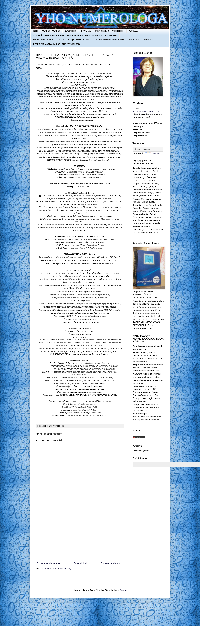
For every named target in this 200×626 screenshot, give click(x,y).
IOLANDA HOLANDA (51, 31)
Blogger (123, 590)
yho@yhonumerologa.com (146, 111)
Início (35, 31)
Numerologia (70, 31)
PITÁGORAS (85, 31)
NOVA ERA (134, 40)
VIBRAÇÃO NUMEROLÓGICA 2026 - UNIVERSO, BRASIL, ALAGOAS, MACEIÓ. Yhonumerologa (75, 35)
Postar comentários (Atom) (58, 568)
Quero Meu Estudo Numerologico (110, 31)
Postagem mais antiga (112, 563)
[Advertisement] (79, 535)
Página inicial (80, 563)
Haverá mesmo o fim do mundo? (110, 40)
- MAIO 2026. (148, 40)
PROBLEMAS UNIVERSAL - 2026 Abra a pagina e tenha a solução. (62, 40)
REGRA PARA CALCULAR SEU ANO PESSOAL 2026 (56, 44)
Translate (156, 153)
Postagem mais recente (48, 563)
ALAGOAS (133, 31)
